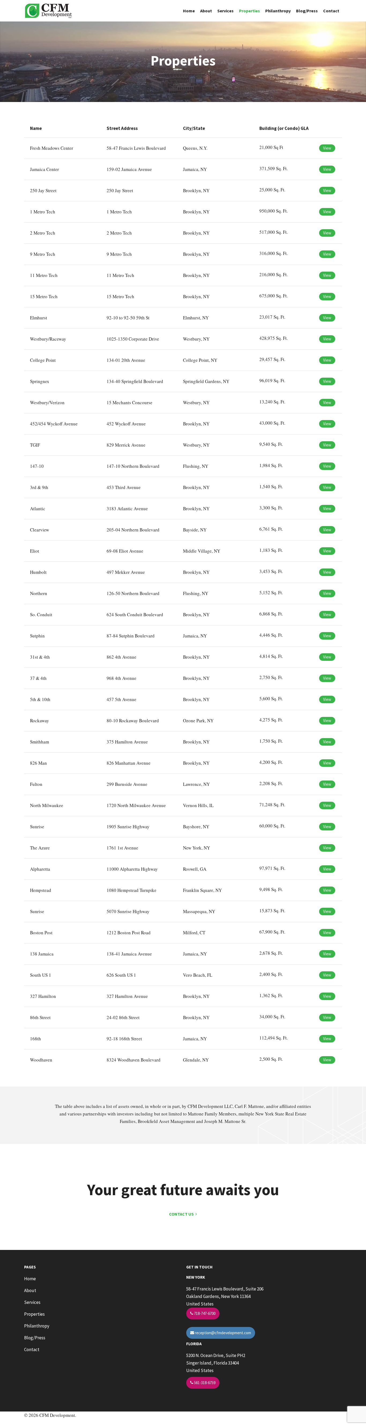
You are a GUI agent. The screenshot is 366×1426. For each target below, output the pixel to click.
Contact (331, 10)
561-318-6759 (204, 1382)
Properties (249, 10)
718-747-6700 (204, 1313)
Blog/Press (307, 10)
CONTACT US (182, 1214)
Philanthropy (278, 10)
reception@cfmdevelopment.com (222, 1332)
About (206, 10)
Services (225, 10)
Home (189, 10)
